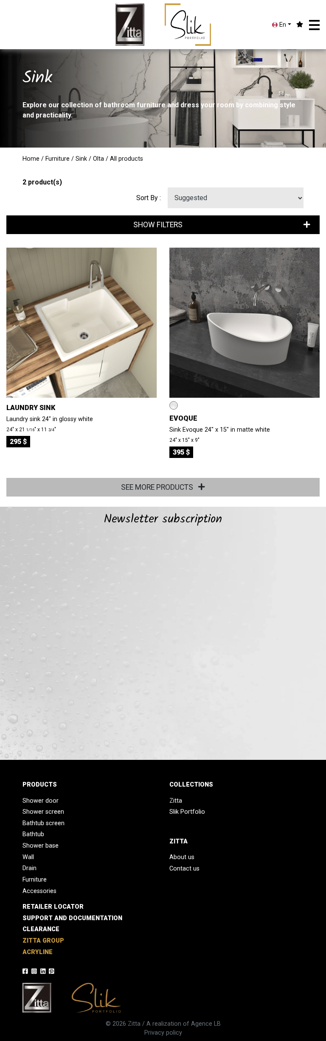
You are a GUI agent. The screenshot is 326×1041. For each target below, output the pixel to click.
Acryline (37, 952)
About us (181, 857)
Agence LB (206, 1023)
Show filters (158, 224)
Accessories (39, 891)
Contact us (184, 868)
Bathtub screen (43, 823)
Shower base (40, 845)
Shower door (40, 800)
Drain (29, 868)
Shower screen (43, 811)
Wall (28, 857)
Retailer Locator (53, 906)
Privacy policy (163, 1032)
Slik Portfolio (187, 811)
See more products (158, 487)
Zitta (175, 800)
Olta (98, 158)
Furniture (57, 158)
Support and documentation (72, 918)
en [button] (282, 24)
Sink (81, 158)
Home (30, 158)
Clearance (40, 929)
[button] (314, 25)
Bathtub (33, 834)
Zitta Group (43, 940)
